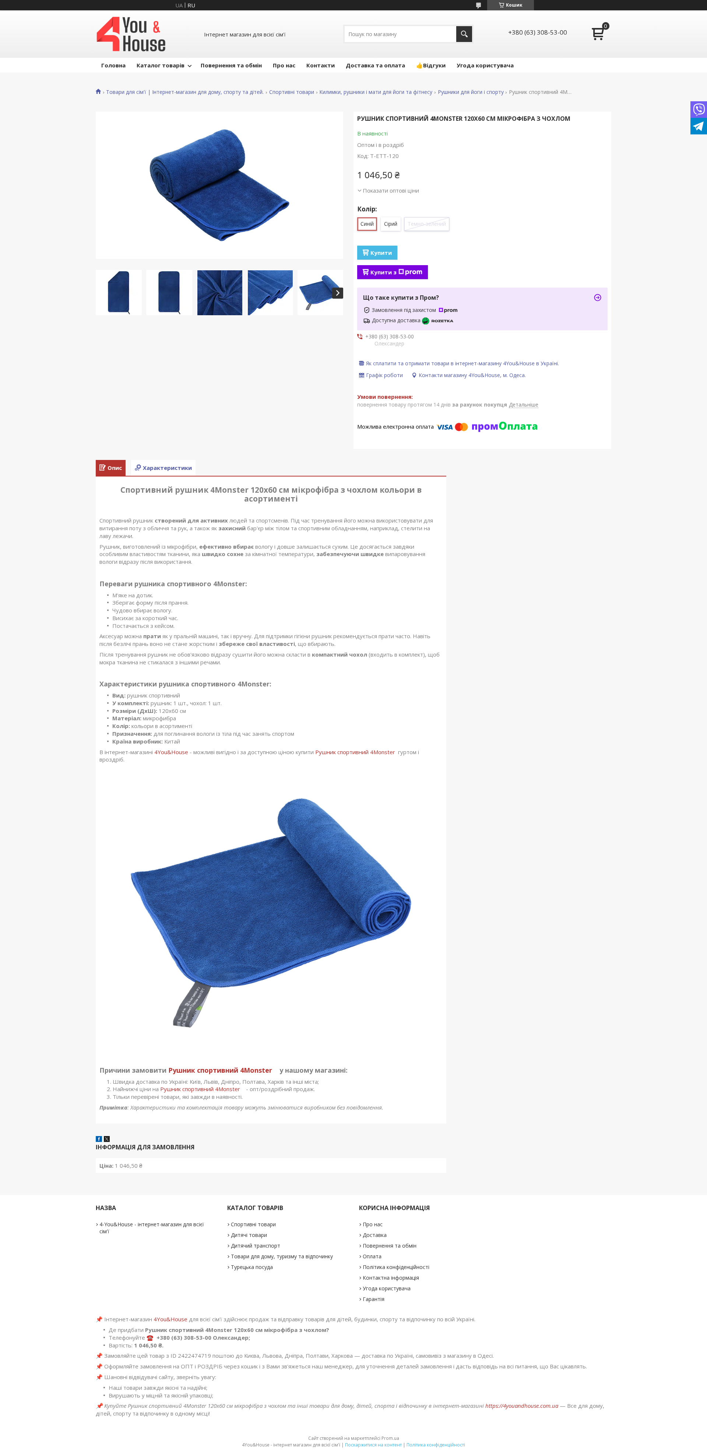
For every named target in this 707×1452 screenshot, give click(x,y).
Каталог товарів (160, 65)
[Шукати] (464, 34)
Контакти (320, 65)
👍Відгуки (431, 65)
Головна (113, 65)
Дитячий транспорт (255, 1245)
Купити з (383, 272)
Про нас (284, 65)
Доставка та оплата (375, 65)
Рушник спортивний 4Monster (356, 752)
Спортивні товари (291, 92)
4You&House (171, 752)
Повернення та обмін (231, 65)
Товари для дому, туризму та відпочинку (282, 1256)
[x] (107, 1139)
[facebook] (99, 1139)
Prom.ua (390, 1438)
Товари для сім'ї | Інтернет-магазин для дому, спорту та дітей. (185, 92)
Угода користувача (485, 65)
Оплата (372, 1256)
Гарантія (373, 1298)
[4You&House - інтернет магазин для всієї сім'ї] (131, 34)
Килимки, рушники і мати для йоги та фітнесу (375, 92)
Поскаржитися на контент (373, 1445)
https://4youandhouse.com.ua (521, 1405)
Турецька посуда (252, 1266)
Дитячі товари (249, 1234)
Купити (381, 252)
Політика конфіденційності (396, 1266)
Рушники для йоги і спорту (471, 92)
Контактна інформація (391, 1277)
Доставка (375, 1234)
